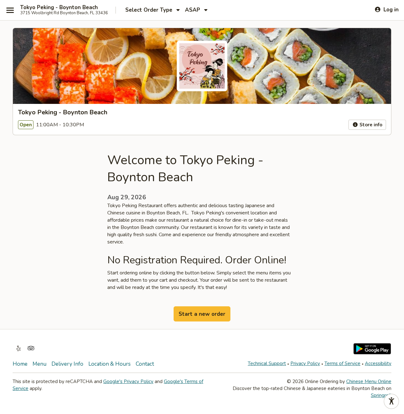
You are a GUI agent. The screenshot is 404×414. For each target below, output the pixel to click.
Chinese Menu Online (368, 381)
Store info (370, 125)
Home (20, 364)
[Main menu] (10, 10)
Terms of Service (342, 363)
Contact (145, 364)
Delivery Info (67, 364)
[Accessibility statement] (391, 401)
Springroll (381, 395)
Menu (39, 364)
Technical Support (267, 363)
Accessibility (378, 363)
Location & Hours (109, 364)
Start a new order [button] (202, 314)
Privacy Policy (305, 363)
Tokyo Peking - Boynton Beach (59, 7)
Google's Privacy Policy (128, 381)
